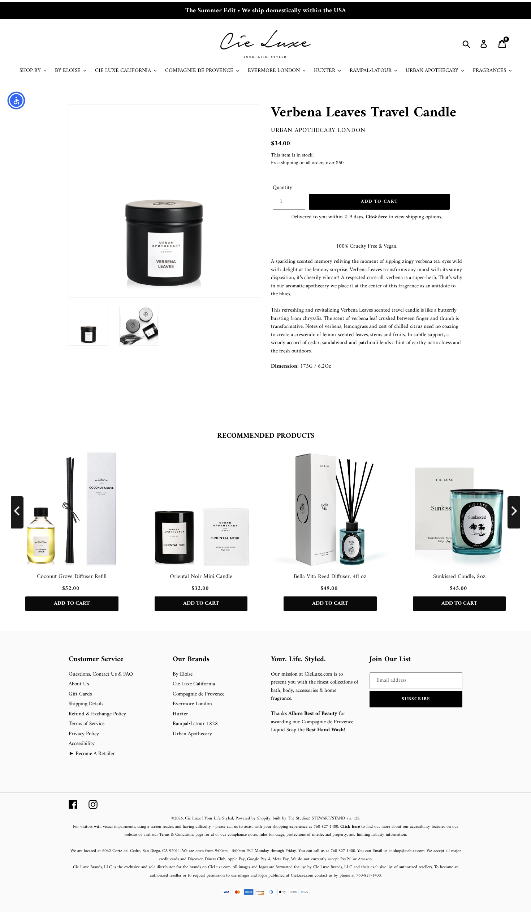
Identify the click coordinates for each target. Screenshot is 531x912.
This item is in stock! (292, 155)
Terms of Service (86, 724)
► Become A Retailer (92, 754)
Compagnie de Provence (198, 694)
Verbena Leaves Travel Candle (363, 112)
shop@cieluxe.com (408, 851)
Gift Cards (80, 694)
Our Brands (191, 659)
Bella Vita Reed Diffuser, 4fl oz (330, 577)
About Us (79, 684)
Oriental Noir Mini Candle (201, 577)
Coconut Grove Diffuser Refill (72, 577)
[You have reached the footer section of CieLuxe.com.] (69, 651)
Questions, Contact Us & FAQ (101, 674)
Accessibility (82, 744)
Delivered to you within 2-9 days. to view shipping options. (366, 217)
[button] (416, 699)
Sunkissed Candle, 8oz (459, 577)
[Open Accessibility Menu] (16, 100)
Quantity (282, 188)
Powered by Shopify (253, 818)
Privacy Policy (84, 734)
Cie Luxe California (194, 684)
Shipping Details (86, 704)
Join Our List (390, 659)
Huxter (180, 714)
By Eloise (183, 674)
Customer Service (96, 659)
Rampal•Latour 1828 (195, 724)
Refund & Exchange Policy (97, 714)
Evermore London (192, 704)
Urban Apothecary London (318, 130)
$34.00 (280, 144)
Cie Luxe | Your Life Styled (209, 818)
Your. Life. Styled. (298, 659)
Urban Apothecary (192, 734)
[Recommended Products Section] (0, 420)
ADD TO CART (72, 604)
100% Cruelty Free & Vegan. (366, 246)
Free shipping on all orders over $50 (307, 162)
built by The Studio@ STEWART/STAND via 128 (316, 818)
